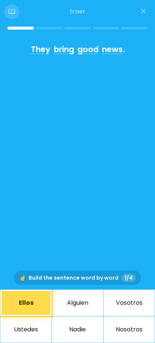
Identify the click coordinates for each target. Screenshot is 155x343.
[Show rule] (12, 11)
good (88, 49)
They (40, 49)
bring (64, 49)
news (112, 49)
